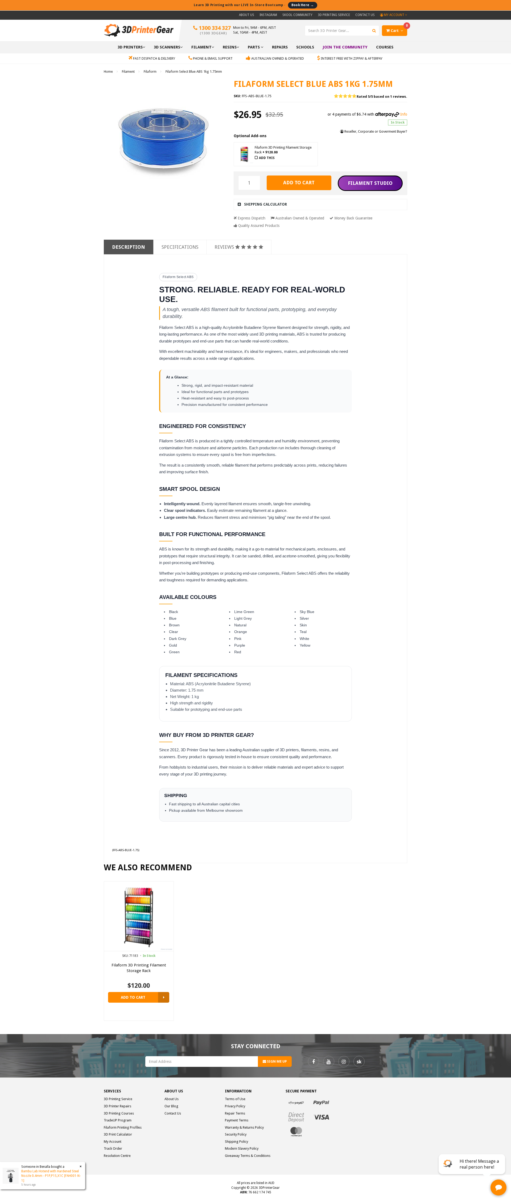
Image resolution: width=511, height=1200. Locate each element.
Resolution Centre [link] (117, 1156)
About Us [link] (171, 1099)
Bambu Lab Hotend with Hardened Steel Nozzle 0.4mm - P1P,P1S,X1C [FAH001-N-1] (51, 1175)
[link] (313, 1061)
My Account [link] (112, 1142)
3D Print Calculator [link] (118, 1134)
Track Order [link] (113, 1148)
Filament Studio (370, 183)
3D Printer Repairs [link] (117, 1106)
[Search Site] (374, 30)
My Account (394, 15)
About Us (246, 15)
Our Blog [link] (171, 1106)
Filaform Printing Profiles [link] (123, 1127)
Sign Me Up (276, 1061)
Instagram (268, 15)
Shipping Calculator (265, 204)
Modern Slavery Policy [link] (241, 1148)
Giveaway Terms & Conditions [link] (247, 1156)
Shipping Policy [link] (236, 1142)
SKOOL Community (297, 15)
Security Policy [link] (235, 1134)
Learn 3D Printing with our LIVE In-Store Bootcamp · (254, 5)
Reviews (225, 247)
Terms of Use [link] (235, 1099)
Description (128, 247)
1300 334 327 (214, 30)
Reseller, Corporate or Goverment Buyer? (375, 131)
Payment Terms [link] (236, 1120)
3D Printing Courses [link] (119, 1113)
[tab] (320, 204)
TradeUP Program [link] (117, 1120)
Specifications (180, 247)
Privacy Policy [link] (235, 1106)
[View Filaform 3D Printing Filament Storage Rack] (163, 997)
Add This (267, 158)
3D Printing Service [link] (118, 1099)
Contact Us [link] (172, 1113)
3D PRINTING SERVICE (334, 15)
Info (403, 114)
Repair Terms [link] (235, 1113)
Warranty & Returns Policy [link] (244, 1127)
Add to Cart (299, 182)
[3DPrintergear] (139, 30)
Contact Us (365, 15)
